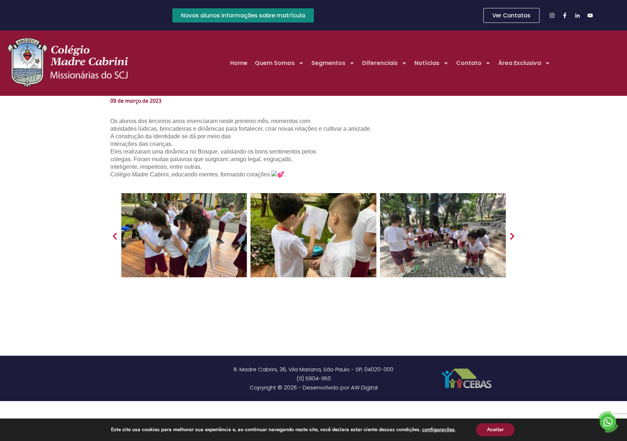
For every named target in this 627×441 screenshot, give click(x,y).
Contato (468, 63)
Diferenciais (380, 63)
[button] (114, 236)
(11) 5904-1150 (313, 378)
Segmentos (328, 63)
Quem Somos (275, 63)
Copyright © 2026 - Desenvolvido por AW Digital (314, 387)
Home (238, 63)
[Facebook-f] (565, 15)
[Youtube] (590, 15)
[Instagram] (552, 15)
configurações (438, 429)
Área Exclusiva (519, 63)
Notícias (426, 63)
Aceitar (495, 429)
